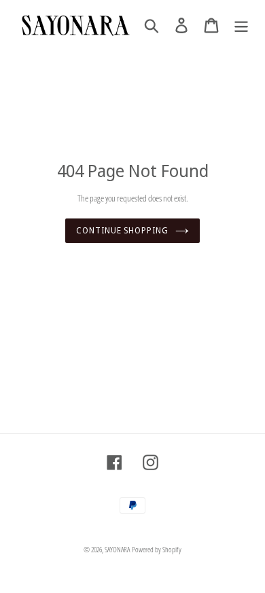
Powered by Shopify (156, 549)
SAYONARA (117, 549)
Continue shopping (122, 230)
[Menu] (241, 26)
